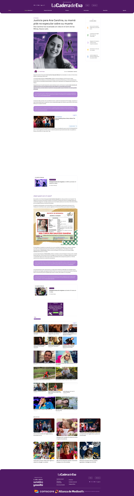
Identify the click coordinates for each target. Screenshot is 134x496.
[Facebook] (34, 5)
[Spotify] (41, 5)
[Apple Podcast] (99, 481)
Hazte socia (94, 5)
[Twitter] (35, 5)
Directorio (71, 479)
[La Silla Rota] (38, 479)
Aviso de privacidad (61, 484)
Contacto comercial (73, 481)
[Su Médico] (38, 481)
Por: (41, 71)
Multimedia (86, 10)
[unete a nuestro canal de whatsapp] (55, 309)
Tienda (87, 5)
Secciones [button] (28, 10)
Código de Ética (72, 484)
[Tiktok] (40, 5)
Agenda (124, 10)
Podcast (67, 10)
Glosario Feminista (48, 10)
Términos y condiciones (59, 482)
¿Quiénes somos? (60, 479)
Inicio (9, 10)
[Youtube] (38, 5)
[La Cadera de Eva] (37, 5)
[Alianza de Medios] (69, 491)
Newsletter (105, 10)
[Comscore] (44, 491)
